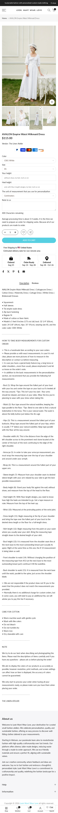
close (54, 3)
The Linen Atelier (16, 143)
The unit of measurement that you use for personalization (26, 191)
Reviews (35, 283)
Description (24, 283)
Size (3, 165)
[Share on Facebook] (3, 271)
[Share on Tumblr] (18, 271)
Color (4, 156)
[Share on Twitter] (8, 271)
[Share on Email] (24, 271)
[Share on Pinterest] (13, 271)
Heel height (6, 182)
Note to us (6, 200)
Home (4, 18)
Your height (6, 173)
